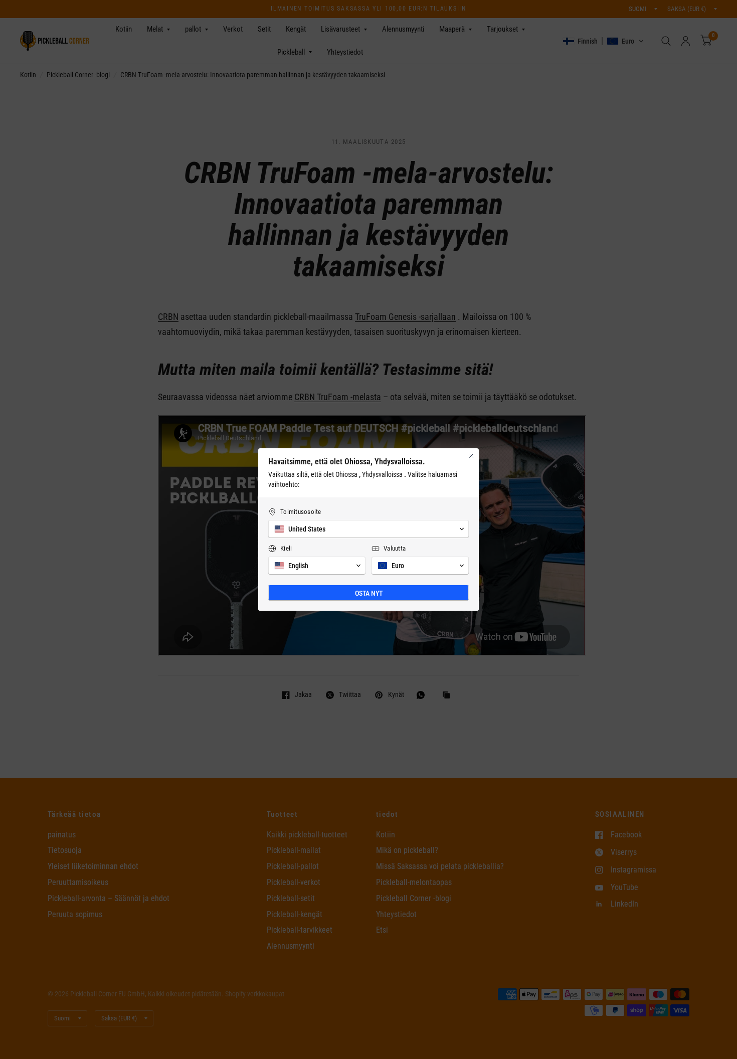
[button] (368, 529)
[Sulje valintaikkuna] (471, 455)
